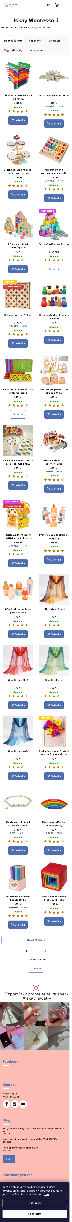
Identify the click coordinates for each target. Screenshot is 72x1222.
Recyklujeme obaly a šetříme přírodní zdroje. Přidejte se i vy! (35, 1129)
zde (46, 1194)
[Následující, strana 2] (36, 951)
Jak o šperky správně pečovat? (20, 1147)
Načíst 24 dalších (36, 940)
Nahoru (37, 968)
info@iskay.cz (10, 1093)
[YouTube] (23, 1104)
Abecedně (36, 50)
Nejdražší (54, 41)
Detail (52, 269)
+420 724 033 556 (12, 1097)
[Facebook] (6, 1104)
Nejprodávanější (14, 50)
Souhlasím (34, 1214)
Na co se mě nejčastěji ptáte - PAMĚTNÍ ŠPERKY (30, 1139)
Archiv (9, 1159)
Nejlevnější (35, 41)
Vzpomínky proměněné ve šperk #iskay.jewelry (36, 996)
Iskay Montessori (40, 27)
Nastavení (35, 1203)
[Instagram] (15, 1104)
